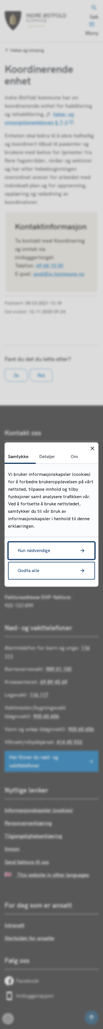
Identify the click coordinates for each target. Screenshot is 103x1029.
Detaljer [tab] (47, 456)
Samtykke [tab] (18, 456)
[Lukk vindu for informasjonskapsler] (92, 448)
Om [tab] (74, 456)
